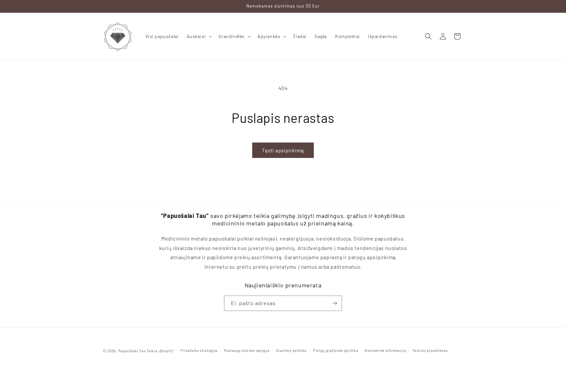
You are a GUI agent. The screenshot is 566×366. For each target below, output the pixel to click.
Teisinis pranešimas (429, 350)
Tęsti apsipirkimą (283, 150)
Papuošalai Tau (132, 351)
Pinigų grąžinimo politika (335, 350)
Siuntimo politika (291, 350)
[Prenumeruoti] (334, 303)
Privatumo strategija (198, 350)
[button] (199, 36)
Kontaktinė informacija (385, 350)
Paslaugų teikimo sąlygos (247, 350)
